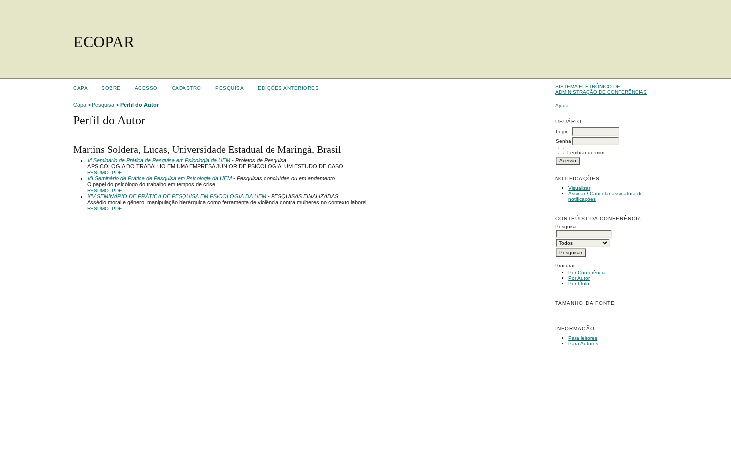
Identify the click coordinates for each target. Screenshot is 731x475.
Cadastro (186, 88)
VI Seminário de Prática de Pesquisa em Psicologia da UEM (158, 160)
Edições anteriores (288, 88)
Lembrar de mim (585, 152)
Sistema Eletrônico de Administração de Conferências (601, 89)
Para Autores (583, 343)
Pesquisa (229, 88)
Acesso (146, 88)
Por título (578, 283)
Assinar (576, 193)
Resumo (98, 172)
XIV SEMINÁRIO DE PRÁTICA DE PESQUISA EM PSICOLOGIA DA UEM (176, 196)
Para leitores (582, 338)
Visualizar (579, 188)
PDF (117, 172)
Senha (563, 141)
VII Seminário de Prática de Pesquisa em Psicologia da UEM (159, 178)
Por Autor (579, 278)
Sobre (111, 88)
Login (562, 131)
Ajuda (562, 105)
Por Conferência (587, 272)
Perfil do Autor (139, 105)
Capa (80, 88)
